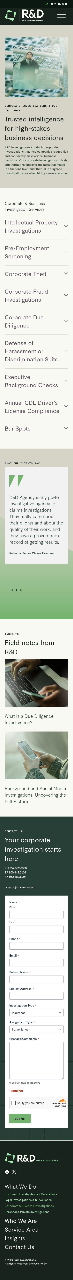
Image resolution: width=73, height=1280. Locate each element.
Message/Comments (24, 1039)
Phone (14, 939)
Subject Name (19, 972)
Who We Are (21, 1220)
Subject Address (21, 989)
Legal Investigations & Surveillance (28, 1200)
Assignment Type (22, 1022)
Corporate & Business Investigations (29, 1206)
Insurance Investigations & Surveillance (31, 1194)
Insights (15, 1238)
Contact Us (19, 1246)
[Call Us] (56, 4)
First (12, 907)
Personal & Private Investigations (27, 1212)
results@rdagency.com (20, 887)
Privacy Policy (38, 1263)
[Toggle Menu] (61, 14)
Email (14, 955)
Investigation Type (22, 1005)
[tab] (12, 590)
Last (12, 922)
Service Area (22, 1229)
